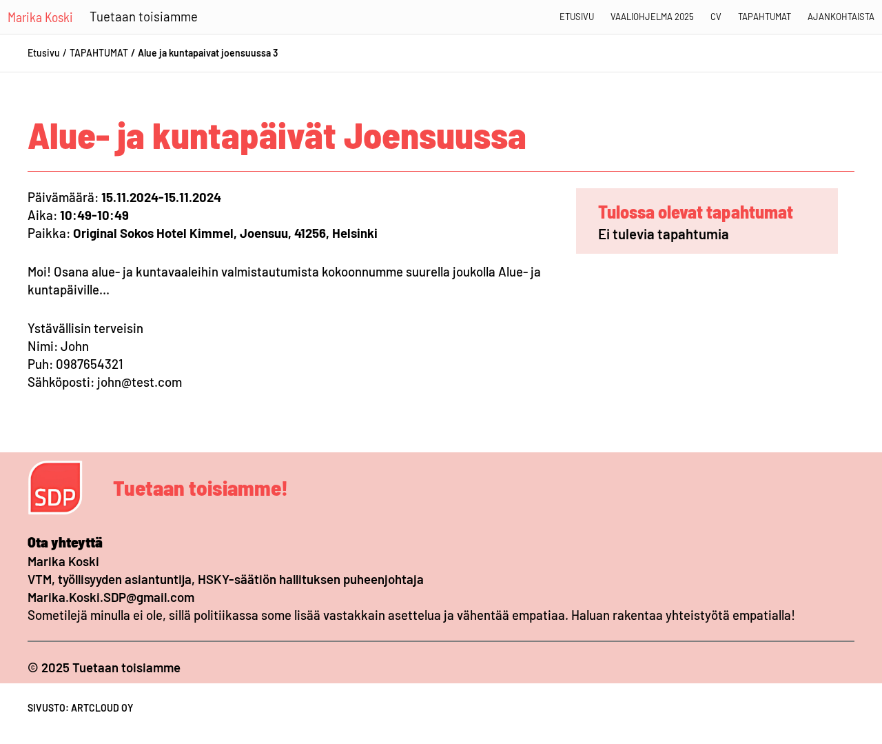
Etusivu (44, 53)
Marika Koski (40, 16)
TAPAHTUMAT (99, 53)
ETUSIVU (577, 16)
